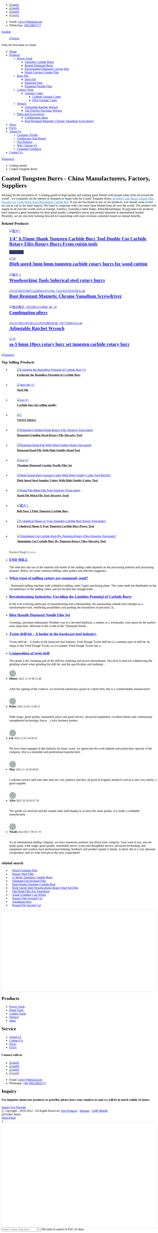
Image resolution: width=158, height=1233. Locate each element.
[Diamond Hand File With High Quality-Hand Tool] (54, 445)
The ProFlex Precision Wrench (43, 110)
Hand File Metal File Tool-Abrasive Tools (43, 495)
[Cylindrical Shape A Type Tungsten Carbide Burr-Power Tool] (61, 521)
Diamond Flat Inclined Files (29, 880)
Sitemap (84, 1110)
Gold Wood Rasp (28, 202)
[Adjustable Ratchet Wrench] (45, 323)
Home (13, 51)
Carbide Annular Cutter (46, 96)
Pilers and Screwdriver (31, 114)
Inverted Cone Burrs (125, 198)
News (12, 124)
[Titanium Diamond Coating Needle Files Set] (22, 460)
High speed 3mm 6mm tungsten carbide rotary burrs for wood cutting (78, 263)
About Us (15, 131)
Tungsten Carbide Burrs (39, 62)
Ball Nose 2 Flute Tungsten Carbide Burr (42, 511)
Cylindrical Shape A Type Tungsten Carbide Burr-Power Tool (55, 526)
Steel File (30, 79)
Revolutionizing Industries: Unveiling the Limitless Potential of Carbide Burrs (70, 597)
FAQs (13, 128)
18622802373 (32, 25)
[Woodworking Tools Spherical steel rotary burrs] (15, 274)
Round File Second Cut (26, 905)
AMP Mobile (100, 1110)
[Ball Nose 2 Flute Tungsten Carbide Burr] (23, 505)
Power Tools (24, 58)
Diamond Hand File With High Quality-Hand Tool (48, 450)
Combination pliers (36, 117)
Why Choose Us (27, 145)
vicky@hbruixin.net (30, 21)
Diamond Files (34, 82)
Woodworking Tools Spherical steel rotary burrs (57, 280)
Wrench (21, 103)
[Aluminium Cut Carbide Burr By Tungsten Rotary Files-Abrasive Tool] (66, 536)
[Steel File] (25, 384)
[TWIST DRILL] (19, 415)
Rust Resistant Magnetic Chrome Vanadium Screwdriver (59, 121)
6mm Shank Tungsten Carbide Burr (33, 884)
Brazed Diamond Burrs (39, 65)
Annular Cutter (34, 93)
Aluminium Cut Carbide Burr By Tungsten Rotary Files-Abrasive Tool (61, 541)
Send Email (9, 1117)
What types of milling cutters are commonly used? (48, 578)
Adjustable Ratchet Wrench (41, 107)
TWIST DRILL (26, 420)
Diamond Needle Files (38, 86)
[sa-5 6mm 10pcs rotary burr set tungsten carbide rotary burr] (12, 339)
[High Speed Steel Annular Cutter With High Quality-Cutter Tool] (64, 475)
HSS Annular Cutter (44, 100)
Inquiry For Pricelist (14, 1107)
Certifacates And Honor (31, 138)
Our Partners (24, 142)
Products (14, 55)
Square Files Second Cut (27, 898)
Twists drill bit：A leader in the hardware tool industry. (53, 634)
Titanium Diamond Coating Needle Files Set (44, 465)
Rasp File (23, 75)
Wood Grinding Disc (25, 870)
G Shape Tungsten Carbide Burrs (32, 877)
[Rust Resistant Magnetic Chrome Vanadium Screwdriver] (47, 291)
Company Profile (27, 135)
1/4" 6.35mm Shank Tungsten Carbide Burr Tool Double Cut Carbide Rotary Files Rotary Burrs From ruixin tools (77, 241)
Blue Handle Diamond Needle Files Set (39, 615)
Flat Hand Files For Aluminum (31, 891)
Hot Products (69, 1110)
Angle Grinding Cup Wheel (29, 894)
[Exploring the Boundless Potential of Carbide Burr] (51, 369)
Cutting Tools (25, 89)
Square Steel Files (23, 874)
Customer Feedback (29, 149)
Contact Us (16, 152)
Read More (16, 252)
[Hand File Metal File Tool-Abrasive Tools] (49, 490)
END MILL (18, 560)
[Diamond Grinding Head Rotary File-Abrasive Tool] (55, 430)
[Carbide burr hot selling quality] (22, 400)
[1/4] (14, 231)
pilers (12, 1020)
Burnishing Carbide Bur (53, 202)
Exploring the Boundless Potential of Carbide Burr (49, 374)
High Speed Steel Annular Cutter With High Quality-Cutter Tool (57, 480)
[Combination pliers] (33, 307)
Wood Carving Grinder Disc (42, 72)
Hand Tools (16, 1010)
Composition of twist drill (29, 653)
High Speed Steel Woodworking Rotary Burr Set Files (45, 887)
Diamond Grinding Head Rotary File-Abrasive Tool (49, 435)
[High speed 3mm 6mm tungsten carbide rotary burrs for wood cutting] (12, 258)
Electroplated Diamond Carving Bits (47, 69)
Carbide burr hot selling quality (37, 405)
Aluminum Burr (22, 901)
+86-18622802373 (34, 1083)
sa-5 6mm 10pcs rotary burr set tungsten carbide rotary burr (69, 344)
